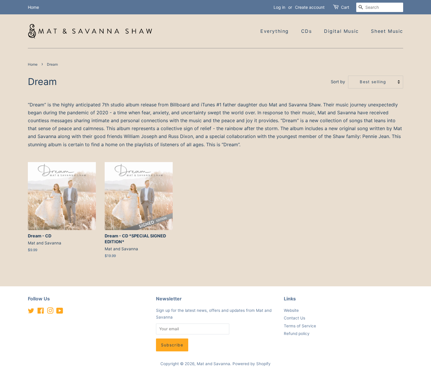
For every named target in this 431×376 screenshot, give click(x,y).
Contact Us (294, 318)
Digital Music (341, 31)
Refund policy (297, 333)
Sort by (338, 81)
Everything (274, 31)
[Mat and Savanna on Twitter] (31, 311)
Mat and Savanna (213, 363)
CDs (306, 31)
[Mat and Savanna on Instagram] (50, 311)
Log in (279, 7)
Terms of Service (300, 326)
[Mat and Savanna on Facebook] (40, 311)
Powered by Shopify (252, 363)
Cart (345, 7)
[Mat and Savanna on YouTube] (59, 311)
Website (291, 310)
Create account (310, 7)
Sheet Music (387, 31)
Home (33, 7)
